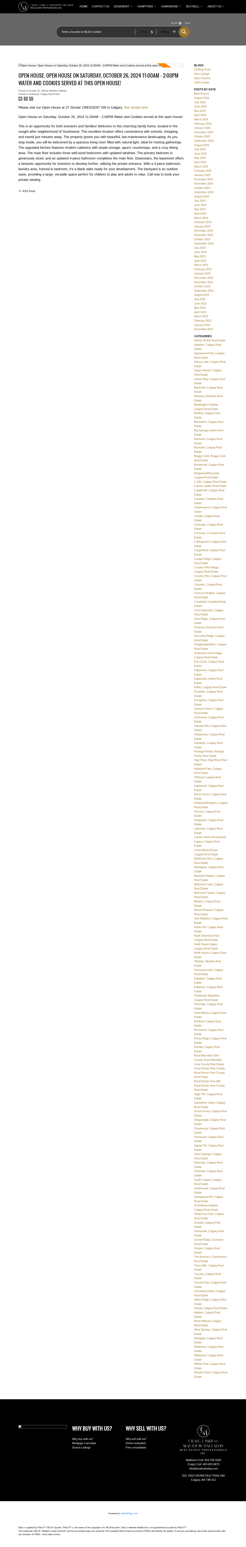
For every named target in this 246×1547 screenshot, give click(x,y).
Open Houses (202, 78)
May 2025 (200, 157)
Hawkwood (169, 6)
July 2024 (200, 200)
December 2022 (203, 277)
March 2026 (201, 119)
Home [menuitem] (84, 6)
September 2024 (204, 192)
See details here (136, 107)
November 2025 (203, 132)
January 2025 (202, 175)
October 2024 (202, 188)
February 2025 (203, 170)
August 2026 (201, 98)
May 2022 (200, 307)
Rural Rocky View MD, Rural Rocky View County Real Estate (209, 1085)
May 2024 (200, 209)
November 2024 (203, 183)
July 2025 (200, 149)
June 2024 (200, 205)
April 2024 (200, 213)
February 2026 (203, 123)
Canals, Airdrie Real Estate (210, 486)
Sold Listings (202, 82)
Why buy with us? (82, 1439)
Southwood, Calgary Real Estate (44, 94)
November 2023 (203, 235)
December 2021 (203, 329)
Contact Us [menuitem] (100, 6)
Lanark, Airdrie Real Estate (210, 837)
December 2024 (203, 179)
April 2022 (200, 312)
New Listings (202, 73)
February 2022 (203, 320)
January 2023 (202, 273)
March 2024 (201, 218)
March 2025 (201, 166)
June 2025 (200, 153)
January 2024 (202, 226)
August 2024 (201, 196)
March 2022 (201, 316)
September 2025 (204, 140)
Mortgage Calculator (84, 1443)
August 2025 (201, 145)
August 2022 (201, 294)
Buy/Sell (192, 6)
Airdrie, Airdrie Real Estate (210, 340)
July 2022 (200, 299)
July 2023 (200, 247)
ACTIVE (174, 23)
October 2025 (202, 136)
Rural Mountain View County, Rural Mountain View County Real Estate (209, 1059)
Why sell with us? (136, 1439)
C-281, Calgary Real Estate (210, 481)
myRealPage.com (129, 1513)
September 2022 (204, 290)
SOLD (187, 23)
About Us (214, 6)
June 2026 (200, 106)
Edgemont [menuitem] (121, 6)
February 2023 (203, 269)
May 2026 (200, 110)
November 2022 (203, 282)
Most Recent (201, 93)
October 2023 (202, 239)
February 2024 (203, 222)
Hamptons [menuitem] (145, 6)
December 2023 (203, 230)
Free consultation (136, 1447)
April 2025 (200, 162)
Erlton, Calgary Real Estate (210, 687)
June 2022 (200, 303)
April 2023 (200, 260)
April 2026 (200, 115)
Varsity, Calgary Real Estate (210, 1308)
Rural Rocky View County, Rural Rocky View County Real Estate (209, 1072)
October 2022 (202, 286)
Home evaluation (136, 1443)
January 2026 (202, 127)
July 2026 (200, 102)
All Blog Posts (202, 69)
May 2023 (200, 256)
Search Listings (81, 1447)
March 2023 (201, 265)
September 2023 (204, 243)
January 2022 (202, 325)
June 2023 (200, 252)
